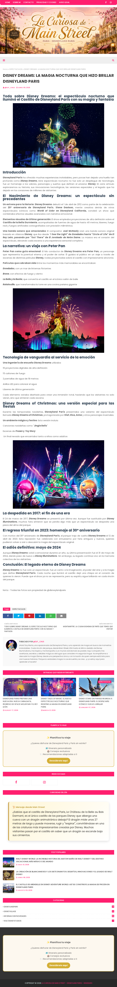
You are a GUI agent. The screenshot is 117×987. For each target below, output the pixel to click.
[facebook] (105, 2)
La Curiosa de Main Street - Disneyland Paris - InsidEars (67, 983)
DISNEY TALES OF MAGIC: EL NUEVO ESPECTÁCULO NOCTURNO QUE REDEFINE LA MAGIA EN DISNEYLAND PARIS (56, 702)
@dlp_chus (10, 87)
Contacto (28, 2)
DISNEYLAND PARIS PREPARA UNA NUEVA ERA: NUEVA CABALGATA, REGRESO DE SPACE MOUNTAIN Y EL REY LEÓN (20, 702)
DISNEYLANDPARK (59, 906)
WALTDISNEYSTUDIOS (58, 921)
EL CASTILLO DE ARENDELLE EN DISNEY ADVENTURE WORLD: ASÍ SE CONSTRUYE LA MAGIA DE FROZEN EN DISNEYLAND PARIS (63, 886)
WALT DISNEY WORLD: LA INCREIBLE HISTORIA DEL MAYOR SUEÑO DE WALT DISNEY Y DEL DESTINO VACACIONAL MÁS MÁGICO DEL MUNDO (60, 860)
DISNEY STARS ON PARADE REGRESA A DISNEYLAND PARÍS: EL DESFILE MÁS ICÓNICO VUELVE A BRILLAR (95, 701)
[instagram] (111, 2)
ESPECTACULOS (15, 69)
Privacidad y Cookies (46, 2)
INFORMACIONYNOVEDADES (59, 916)
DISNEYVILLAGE (59, 911)
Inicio (5, 69)
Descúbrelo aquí (59, 760)
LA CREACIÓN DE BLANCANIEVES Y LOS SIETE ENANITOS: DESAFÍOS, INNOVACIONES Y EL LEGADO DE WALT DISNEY (64, 873)
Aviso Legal (64, 2)
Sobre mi (17, 2)
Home (7, 2)
